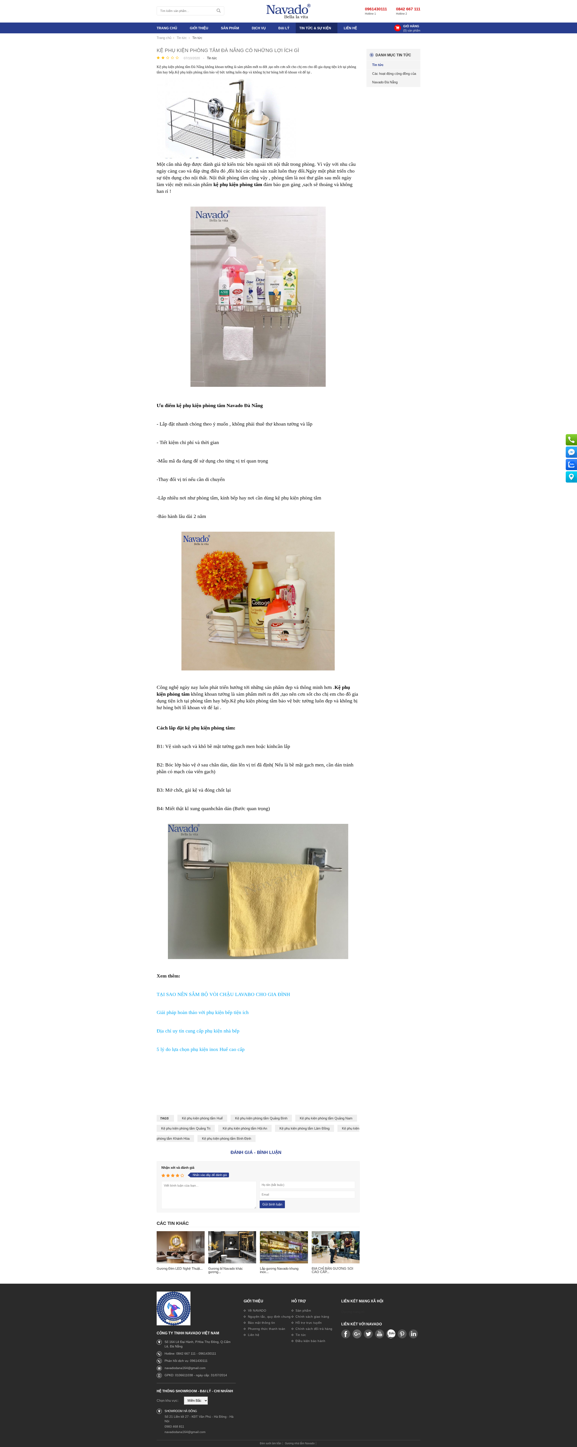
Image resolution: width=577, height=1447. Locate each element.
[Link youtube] (345, 1334)
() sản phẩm (411, 30)
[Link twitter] (368, 1334)
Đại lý (283, 28)
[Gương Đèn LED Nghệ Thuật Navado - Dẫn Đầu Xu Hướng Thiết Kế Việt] (181, 1247)
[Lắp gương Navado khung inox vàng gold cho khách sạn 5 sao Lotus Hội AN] (284, 1247)
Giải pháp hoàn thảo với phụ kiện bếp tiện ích (203, 1012)
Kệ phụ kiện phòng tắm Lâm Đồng (304, 1128)
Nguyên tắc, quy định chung (269, 1316)
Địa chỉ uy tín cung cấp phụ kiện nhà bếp (198, 1031)
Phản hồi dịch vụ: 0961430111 (186, 1361)
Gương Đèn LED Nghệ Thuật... (180, 1268)
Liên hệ (350, 28)
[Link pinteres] (402, 1334)
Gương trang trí (352, 1312)
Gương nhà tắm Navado (300, 1443)
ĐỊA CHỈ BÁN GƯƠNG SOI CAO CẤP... (332, 1270)
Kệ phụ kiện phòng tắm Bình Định (226, 1138)
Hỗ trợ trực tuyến (308, 1322)
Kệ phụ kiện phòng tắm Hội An (245, 1128)
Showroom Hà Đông (181, 1411)
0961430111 (376, 9)
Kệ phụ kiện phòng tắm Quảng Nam (326, 1118)
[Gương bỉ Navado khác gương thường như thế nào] (232, 1247)
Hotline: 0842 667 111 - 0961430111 (190, 1353)
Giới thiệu (253, 1301)
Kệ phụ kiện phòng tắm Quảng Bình (261, 1118)
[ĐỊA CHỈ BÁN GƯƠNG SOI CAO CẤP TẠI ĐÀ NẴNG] (336, 1247)
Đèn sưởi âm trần (270, 1443)
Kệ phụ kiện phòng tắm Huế (202, 1118)
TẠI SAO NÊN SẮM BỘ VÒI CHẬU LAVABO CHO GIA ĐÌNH (223, 994)
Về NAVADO (256, 1310)
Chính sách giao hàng (312, 1316)
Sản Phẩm (230, 28)
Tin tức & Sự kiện (315, 28)
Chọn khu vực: (168, 1400)
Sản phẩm (303, 1310)
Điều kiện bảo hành (310, 1341)
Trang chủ (167, 28)
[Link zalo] (390, 1334)
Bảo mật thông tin (261, 1322)
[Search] (219, 11)
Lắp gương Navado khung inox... (279, 1270)
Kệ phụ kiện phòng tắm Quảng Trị (185, 1128)
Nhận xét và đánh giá (177, 1167)
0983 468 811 (174, 1426)
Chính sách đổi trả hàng (313, 1329)
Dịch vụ (259, 28)
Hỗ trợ (298, 1301)
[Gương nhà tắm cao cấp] (288, 11)
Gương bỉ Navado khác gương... (225, 1270)
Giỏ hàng (411, 26)
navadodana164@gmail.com (185, 1368)
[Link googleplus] (357, 1334)
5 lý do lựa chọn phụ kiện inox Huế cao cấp (201, 1049)
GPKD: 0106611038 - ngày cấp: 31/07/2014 (196, 1375)
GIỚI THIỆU (199, 28)
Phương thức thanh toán (266, 1329)
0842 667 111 (408, 9)
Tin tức (300, 1335)
